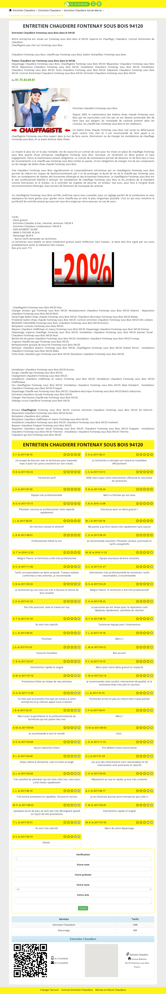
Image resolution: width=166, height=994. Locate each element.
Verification (83, 854)
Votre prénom (83, 874)
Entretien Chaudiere (138, 954)
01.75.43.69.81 (79, 4)
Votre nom (83, 864)
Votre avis (83, 894)
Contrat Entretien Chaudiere (77, 989)
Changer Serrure (49, 989)
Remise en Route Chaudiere (110, 989)
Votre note (83, 884)
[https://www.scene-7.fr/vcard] (30, 960)
